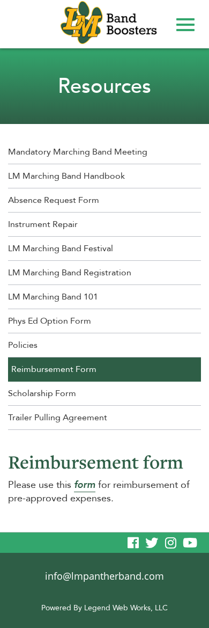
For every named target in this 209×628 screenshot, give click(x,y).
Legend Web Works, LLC (126, 608)
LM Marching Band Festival (60, 248)
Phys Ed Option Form (49, 321)
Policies (23, 345)
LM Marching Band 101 (53, 297)
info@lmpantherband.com (104, 575)
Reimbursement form (95, 462)
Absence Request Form (53, 200)
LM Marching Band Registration (69, 273)
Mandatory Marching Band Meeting (77, 152)
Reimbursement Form (53, 369)
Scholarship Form (42, 393)
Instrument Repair (43, 224)
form (84, 485)
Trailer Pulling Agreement (57, 417)
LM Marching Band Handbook (66, 176)
